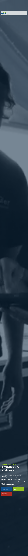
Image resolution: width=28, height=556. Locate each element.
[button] (25, 13)
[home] (5, 13)
